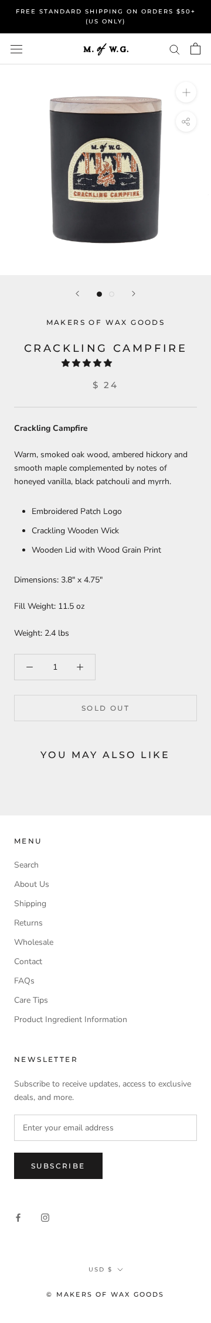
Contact (28, 961)
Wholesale (33, 942)
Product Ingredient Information (70, 1019)
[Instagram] (45, 1217)
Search (26, 864)
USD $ (101, 1269)
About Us (31, 884)
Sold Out (105, 708)
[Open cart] (195, 48)
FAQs (24, 980)
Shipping (30, 903)
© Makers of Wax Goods (105, 1294)
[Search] (174, 49)
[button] (88, 363)
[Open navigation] (16, 48)
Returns (28, 922)
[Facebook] (18, 1217)
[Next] (133, 293)
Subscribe (58, 1165)
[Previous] (77, 293)
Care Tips (31, 1000)
